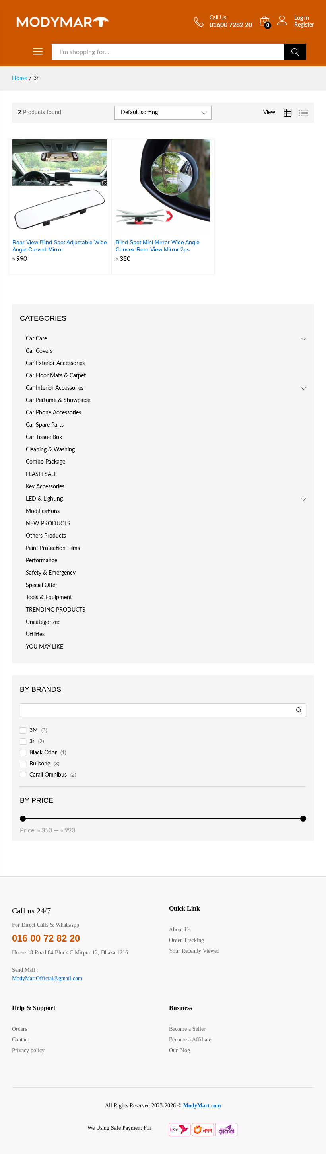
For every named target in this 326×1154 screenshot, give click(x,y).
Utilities (35, 634)
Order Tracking (186, 940)
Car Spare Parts (45, 425)
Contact (20, 1040)
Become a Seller (187, 1029)
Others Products (46, 536)
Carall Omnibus (48, 775)
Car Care (36, 339)
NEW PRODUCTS (48, 523)
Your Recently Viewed (194, 951)
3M (33, 730)
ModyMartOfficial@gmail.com (47, 978)
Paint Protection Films (53, 548)
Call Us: (219, 18)
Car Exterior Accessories (55, 363)
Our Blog (179, 1050)
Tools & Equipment (49, 597)
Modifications (43, 511)
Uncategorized (43, 622)
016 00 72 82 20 (46, 938)
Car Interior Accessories (54, 388)
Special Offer (41, 585)
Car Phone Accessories (53, 413)
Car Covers (39, 351)
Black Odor (43, 753)
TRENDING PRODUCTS (55, 610)
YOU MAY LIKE (44, 647)
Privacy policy (28, 1050)
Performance (41, 560)
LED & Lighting (44, 499)
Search (295, 52)
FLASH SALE (41, 474)
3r (32, 741)
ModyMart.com (202, 1106)
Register (304, 25)
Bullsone (39, 764)
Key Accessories (45, 487)
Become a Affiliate (190, 1040)
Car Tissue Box (44, 437)
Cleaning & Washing (50, 450)
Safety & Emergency (51, 573)
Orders (19, 1029)
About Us (179, 930)
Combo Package (45, 462)
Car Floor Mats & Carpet (56, 376)
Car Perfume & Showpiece (58, 400)
